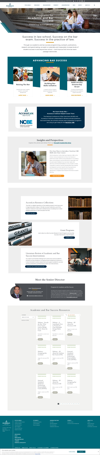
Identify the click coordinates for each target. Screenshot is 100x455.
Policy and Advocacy (18, 428)
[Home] (10, 5)
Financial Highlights (20, 442)
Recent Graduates (36, 425)
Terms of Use (25, 447)
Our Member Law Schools (92, 426)
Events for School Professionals (73, 423)
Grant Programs (17, 426)
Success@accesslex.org (72, 297)
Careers (17, 440)
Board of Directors (91, 423)
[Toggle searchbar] (94, 5)
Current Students (36, 423)
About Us (90, 420)
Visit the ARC (31, 213)
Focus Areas (18, 420)
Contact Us (17, 447)
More (40, 339)
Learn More (69, 237)
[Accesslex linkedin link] (73, 1)
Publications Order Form (54, 426)
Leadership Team (91, 425)
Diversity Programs (18, 423)
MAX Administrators (53, 423)
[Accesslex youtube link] (82, 1)
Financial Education (18, 425)
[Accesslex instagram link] (80, 1)
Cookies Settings (54, 447)
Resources (17, 434)
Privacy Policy (32, 447)
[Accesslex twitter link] (75, 1)
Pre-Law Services (53, 425)
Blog (16, 435)
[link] (46, 5)
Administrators (54, 420)
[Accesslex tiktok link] (84, 1)
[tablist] (58, 5)
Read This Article (57, 175)
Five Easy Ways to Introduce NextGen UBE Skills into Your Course (64, 152)
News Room (69, 1)
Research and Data (18, 429)
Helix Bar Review (19, 439)
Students (35, 420)
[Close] (98, 452)
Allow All (81, 451)
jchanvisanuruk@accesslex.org (36, 295)
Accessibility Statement (43, 447)
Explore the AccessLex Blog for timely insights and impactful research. (42, 1)
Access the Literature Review (35, 266)
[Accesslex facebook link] (78, 1)
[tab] (28, 5)
